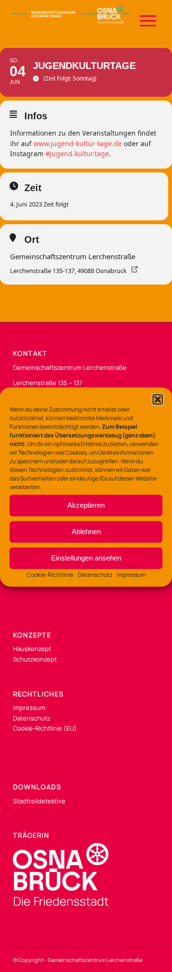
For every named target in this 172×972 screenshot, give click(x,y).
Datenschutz (95, 574)
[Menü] (143, 19)
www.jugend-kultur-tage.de (77, 143)
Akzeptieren (86, 505)
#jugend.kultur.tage (77, 153)
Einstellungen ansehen (86, 558)
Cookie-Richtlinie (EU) (45, 728)
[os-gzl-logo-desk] (71, 19)
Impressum (131, 574)
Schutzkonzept (35, 659)
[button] (157, 399)
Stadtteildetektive (39, 801)
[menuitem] (143, 19)
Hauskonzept (32, 648)
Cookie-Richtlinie (50, 574)
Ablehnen (86, 531)
